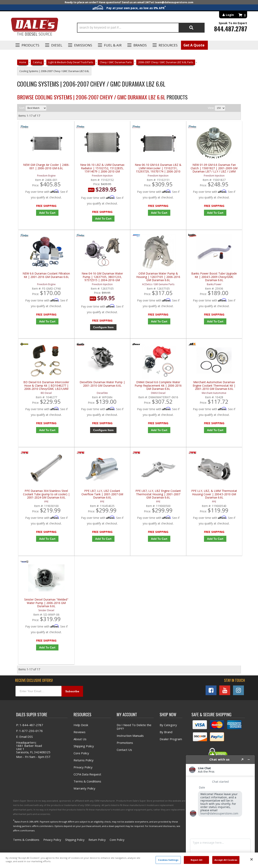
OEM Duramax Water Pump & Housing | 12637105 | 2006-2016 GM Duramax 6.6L (158, 277)
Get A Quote (193, 45)
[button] (141, 28)
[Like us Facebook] (211, 690)
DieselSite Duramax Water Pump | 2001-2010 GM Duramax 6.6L (102, 384)
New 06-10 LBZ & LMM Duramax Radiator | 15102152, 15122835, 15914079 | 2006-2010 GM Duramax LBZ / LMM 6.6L (102, 168)
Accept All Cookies (225, 859)
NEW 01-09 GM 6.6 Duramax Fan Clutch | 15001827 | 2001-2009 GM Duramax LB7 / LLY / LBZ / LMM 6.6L (214, 168)
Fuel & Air (113, 45)
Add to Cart (47, 212)
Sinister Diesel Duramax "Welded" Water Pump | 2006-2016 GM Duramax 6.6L (46, 603)
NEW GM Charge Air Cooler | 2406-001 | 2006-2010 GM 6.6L (46, 166)
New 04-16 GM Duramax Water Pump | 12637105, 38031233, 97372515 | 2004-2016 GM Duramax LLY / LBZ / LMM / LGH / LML (102, 277)
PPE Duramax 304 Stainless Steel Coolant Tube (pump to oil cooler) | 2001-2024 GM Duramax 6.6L (46, 494)
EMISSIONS (83, 45)
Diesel (56, 45)
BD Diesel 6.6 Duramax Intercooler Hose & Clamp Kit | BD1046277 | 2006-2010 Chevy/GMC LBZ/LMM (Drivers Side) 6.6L (46, 385)
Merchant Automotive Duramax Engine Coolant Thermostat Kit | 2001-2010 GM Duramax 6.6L (214, 385)
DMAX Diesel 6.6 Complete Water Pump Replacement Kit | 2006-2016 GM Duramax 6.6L (158, 385)
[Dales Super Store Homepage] (34, 28)
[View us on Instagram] (238, 690)
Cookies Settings (168, 859)
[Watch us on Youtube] (224, 690)
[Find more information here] (220, 809)
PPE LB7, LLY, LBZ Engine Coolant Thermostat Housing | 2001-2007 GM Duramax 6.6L (158, 494)
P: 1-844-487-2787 (29, 725)
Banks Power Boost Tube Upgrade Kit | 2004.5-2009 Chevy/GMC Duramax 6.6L (214, 277)
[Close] (251, 859)
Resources (168, 45)
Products (30, 45)
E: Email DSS (24, 737)
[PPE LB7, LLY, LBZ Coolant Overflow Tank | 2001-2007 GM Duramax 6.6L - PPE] (80, 454)
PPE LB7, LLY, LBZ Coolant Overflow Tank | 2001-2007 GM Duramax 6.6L (102, 494)
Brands (140, 45)
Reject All (196, 859)
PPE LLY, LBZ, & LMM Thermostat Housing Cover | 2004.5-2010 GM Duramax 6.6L (214, 494)
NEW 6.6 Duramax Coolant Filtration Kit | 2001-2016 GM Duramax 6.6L (46, 275)
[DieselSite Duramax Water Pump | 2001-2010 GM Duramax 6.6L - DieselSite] (80, 345)
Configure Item (103, 327)
